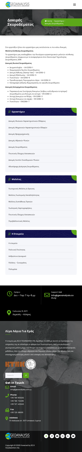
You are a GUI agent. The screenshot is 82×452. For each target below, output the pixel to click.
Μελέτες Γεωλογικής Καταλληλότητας (24, 195)
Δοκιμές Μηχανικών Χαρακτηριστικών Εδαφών (28, 127)
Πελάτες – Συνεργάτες (18, 263)
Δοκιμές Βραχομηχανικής (19, 134)
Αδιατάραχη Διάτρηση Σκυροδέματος (24, 166)
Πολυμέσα (13, 269)
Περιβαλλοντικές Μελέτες (19, 221)
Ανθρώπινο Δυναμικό (17, 256)
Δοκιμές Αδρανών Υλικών (19, 140)
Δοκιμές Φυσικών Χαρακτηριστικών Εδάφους (27, 121)
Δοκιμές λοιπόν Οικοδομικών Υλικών (24, 160)
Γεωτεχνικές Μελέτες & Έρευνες (22, 188)
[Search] (26, 375)
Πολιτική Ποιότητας (17, 250)
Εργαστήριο (59, 21)
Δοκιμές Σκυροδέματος (18, 147)
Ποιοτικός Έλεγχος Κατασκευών (22, 153)
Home (49, 21)
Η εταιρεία (13, 243)
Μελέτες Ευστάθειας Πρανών (20, 201)
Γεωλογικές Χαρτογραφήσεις (20, 208)
